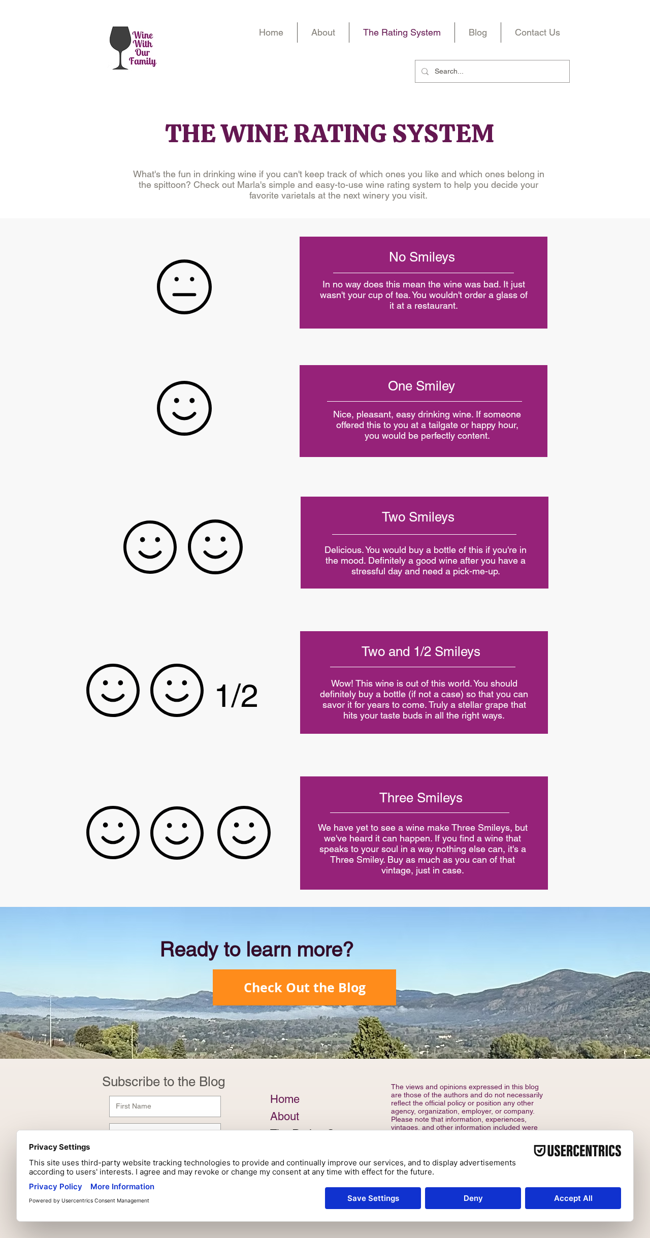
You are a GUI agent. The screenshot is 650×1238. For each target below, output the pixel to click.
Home (285, 1099)
